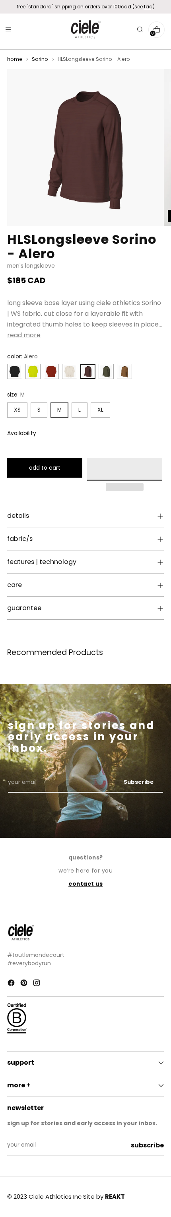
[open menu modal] (8, 29)
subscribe (147, 1145)
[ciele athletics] (85, 29)
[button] (124, 469)
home (14, 59)
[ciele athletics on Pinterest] (24, 984)
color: (22, 356)
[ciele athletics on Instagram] (37, 984)
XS (17, 410)
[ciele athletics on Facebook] (12, 984)
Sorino (40, 59)
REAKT (115, 1196)
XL (100, 410)
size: (16, 395)
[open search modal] (140, 29)
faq (148, 6)
